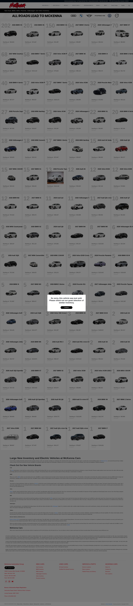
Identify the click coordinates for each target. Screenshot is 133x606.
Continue (66, 307)
